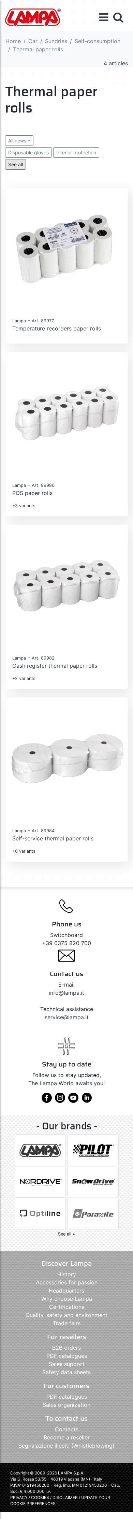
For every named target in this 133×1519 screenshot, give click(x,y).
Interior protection (76, 152)
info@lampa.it (66, 992)
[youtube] (73, 1100)
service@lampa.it (67, 1017)
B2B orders (66, 1347)
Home (13, 41)
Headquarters (66, 1290)
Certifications (66, 1306)
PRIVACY (19, 1497)
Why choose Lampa (66, 1298)
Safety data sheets (66, 1372)
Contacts (66, 1429)
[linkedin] (87, 1100)
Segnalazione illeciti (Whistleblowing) (66, 1445)
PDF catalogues (66, 1355)
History (66, 1274)
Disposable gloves (28, 152)
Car (33, 41)
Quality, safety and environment (66, 1315)
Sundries (56, 41)
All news (17, 140)
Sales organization (66, 1404)
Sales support (67, 1364)
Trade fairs (66, 1323)
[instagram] (60, 1100)
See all (15, 164)
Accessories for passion (67, 1282)
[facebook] (47, 1100)
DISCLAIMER (66, 1497)
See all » (66, 1233)
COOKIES (40, 1497)
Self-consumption (97, 41)
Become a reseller (67, 1437)
